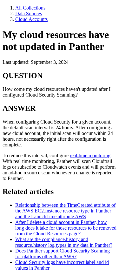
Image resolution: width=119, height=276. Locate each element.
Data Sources (28, 13)
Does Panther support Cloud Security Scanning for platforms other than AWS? (62, 253)
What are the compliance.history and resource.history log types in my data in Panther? (63, 242)
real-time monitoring (90, 155)
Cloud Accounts (31, 19)
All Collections (30, 7)
